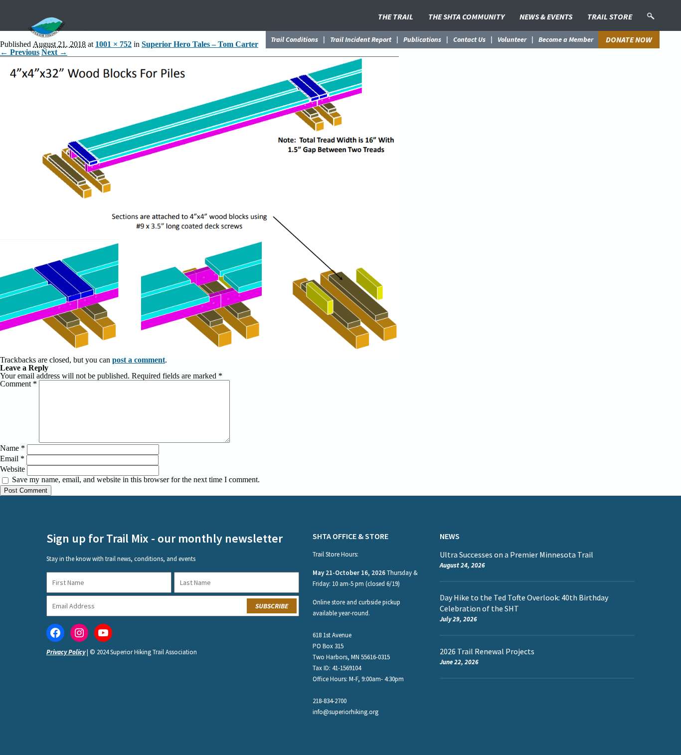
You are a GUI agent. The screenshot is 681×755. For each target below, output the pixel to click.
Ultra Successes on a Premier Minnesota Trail (516, 555)
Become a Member (565, 39)
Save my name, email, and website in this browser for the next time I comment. (136, 479)
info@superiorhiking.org (345, 712)
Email (12, 458)
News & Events (545, 16)
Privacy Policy (65, 652)
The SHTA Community (466, 16)
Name (12, 448)
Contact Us (469, 39)
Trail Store (609, 16)
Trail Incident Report (360, 39)
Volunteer (512, 39)
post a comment (138, 360)
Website (12, 469)
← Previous (19, 52)
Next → (54, 52)
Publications (422, 39)
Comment (18, 383)
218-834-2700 (329, 701)
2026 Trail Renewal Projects (487, 651)
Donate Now (629, 39)
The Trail (395, 16)
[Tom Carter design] (199, 60)
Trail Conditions (294, 39)
